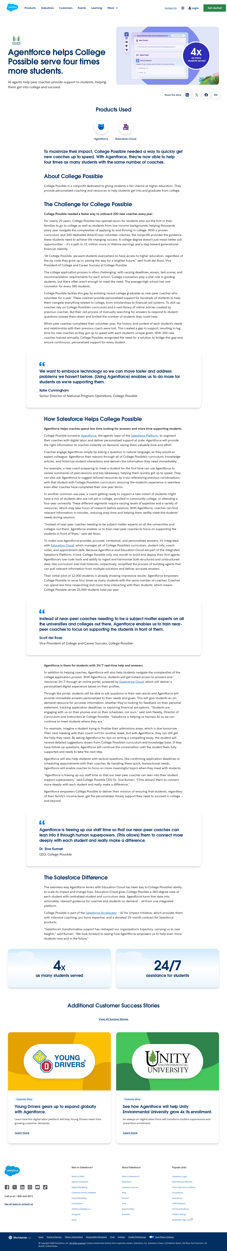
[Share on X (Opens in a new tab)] (196, 94)
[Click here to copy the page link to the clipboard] (215, 94)
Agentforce (101, 139)
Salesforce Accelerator (101, 913)
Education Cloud (125, 139)
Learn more (22, 1133)
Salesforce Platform (144, 436)
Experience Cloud (131, 682)
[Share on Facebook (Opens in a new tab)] (206, 94)
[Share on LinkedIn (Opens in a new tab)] (187, 94)
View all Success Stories (113, 1019)
